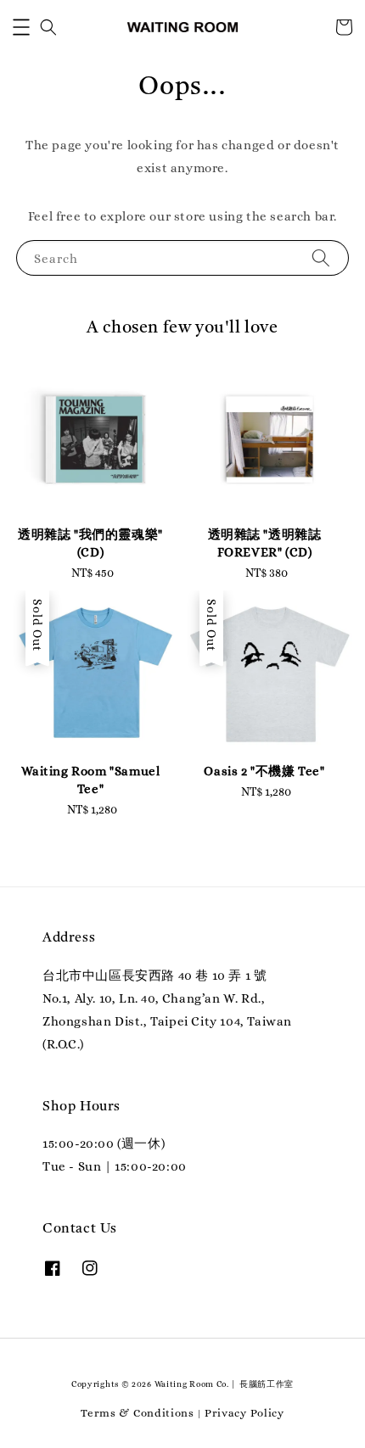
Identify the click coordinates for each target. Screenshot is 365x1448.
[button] (21, 27)
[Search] (321, 257)
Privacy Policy (244, 1412)
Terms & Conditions (137, 1412)
